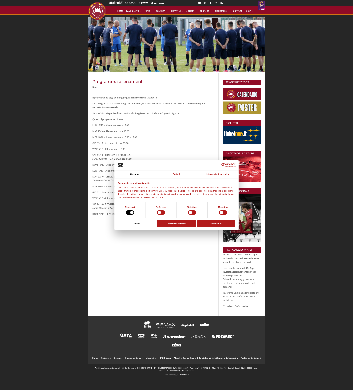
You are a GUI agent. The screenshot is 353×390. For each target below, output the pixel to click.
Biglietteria (221, 11)
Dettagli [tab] (176, 174)
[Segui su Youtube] (199, 3)
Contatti (238, 11)
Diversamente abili (134, 358)
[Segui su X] (205, 3)
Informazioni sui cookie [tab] (217, 174)
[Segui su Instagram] (216, 3)
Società (190, 11)
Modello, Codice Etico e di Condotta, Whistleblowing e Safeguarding (206, 358)
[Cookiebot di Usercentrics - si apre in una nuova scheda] (223, 165)
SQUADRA (160, 11)
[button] (176, 43)
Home (120, 11)
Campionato (132, 11)
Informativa (151, 358)
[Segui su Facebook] (210, 3)
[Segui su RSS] (221, 3)
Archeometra (183, 374)
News (147, 11)
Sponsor (204, 11)
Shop (248, 11)
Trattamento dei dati (251, 358)
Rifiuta (137, 223)
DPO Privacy (165, 358)
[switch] (161, 212)
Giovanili (176, 11)
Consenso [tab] (135, 174)
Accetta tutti (216, 223)
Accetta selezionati (176, 223)
